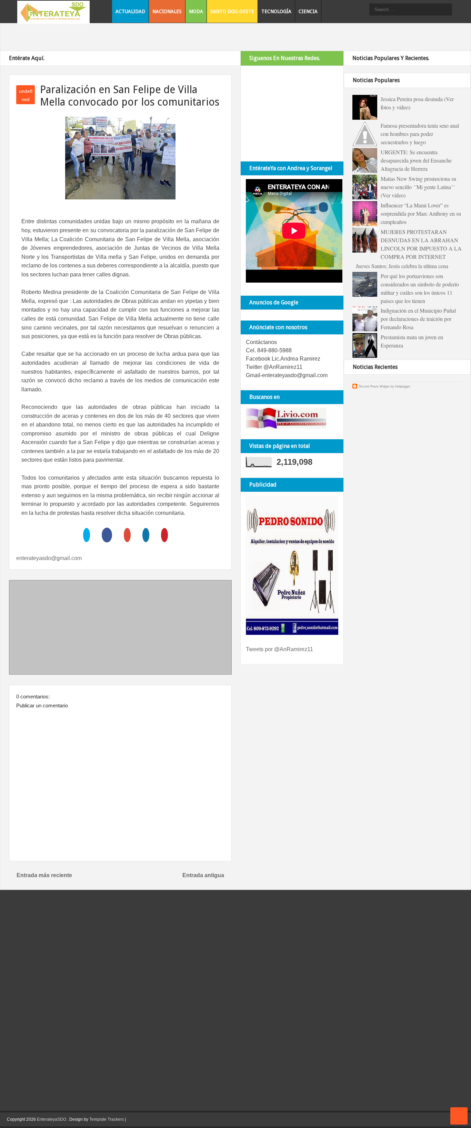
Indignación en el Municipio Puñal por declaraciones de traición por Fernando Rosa (418, 319)
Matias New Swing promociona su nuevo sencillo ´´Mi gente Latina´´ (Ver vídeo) (418, 187)
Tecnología (276, 11)
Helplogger (402, 386)
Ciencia (308, 11)
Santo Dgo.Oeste (232, 11)
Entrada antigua (203, 875)
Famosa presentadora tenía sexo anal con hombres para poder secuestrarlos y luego (420, 134)
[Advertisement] (120, 629)
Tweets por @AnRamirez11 (279, 649)
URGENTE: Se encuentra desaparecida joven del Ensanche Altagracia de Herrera (416, 160)
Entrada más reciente (44, 875)
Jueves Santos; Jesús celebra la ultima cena (402, 265)
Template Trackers (106, 1119)
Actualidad (130, 11)
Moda (196, 11)
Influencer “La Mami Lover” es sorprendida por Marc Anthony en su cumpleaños (421, 213)
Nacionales (167, 11)
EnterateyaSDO (51, 1119)
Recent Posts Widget (374, 386)
